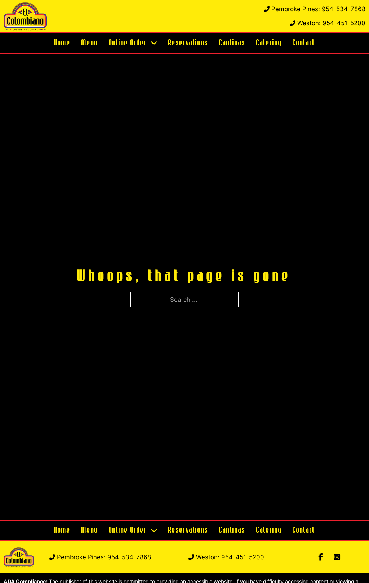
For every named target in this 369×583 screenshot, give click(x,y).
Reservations (188, 43)
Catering (269, 43)
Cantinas (232, 43)
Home (62, 43)
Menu (89, 43)
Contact (304, 43)
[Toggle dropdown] (154, 43)
